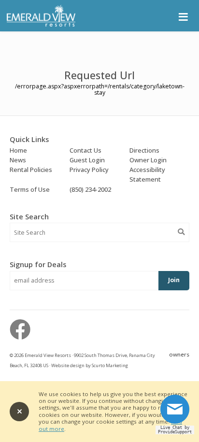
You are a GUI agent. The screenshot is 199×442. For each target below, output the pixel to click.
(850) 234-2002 (90, 189)
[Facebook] (20, 329)
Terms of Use (30, 189)
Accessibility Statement (147, 174)
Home (18, 150)
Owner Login (148, 160)
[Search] (181, 231)
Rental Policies (31, 169)
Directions (144, 150)
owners (179, 354)
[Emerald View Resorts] (41, 24)
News (18, 160)
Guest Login (87, 160)
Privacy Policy (89, 169)
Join (174, 280)
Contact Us (85, 150)
